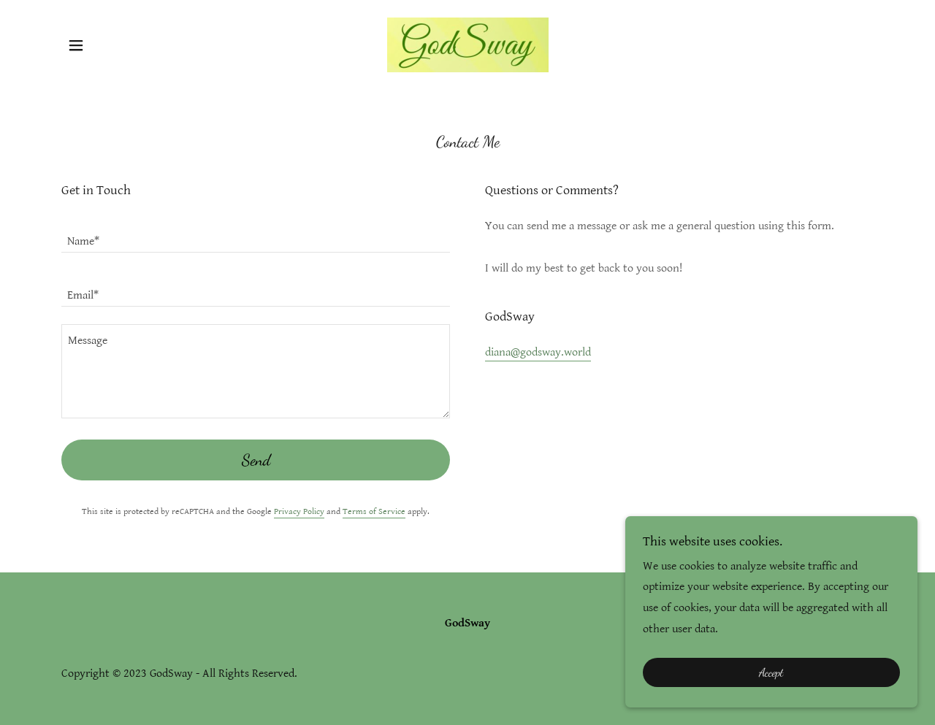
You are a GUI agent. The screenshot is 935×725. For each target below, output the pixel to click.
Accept (771, 673)
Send (256, 459)
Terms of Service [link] (374, 511)
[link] (467, 44)
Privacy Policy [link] (299, 511)
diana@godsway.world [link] (538, 352)
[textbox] (255, 234)
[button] (76, 45)
